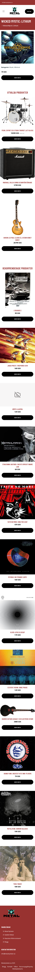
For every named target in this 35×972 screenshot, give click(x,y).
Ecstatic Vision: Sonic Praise (17, 687)
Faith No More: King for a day (17, 522)
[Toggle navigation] (3, 11)
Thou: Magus (17, 884)
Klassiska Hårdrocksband (13, 938)
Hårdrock (17, 67)
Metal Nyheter (9, 931)
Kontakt (9, 967)
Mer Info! (17, 78)
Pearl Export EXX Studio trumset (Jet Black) (17, 130)
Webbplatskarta (17, 969)
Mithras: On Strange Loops (17, 577)
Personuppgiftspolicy (26, 967)
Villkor (16, 967)
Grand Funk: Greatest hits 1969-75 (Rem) (17, 773)
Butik (29, 11)
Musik (11, 67)
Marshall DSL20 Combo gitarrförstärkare (17, 182)
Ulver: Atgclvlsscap (17, 632)
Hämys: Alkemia (17, 409)
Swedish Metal (9, 935)
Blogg (6, 942)
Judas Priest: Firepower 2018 (17, 366)
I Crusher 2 (17, 310)
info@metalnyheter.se (7, 2)
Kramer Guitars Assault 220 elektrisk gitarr (17, 719)
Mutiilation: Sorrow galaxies (17, 829)
